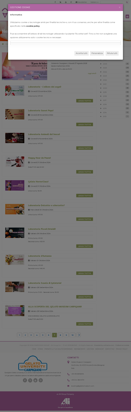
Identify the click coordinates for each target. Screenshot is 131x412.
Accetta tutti (81, 53)
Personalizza (97, 53)
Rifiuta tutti (112, 53)
